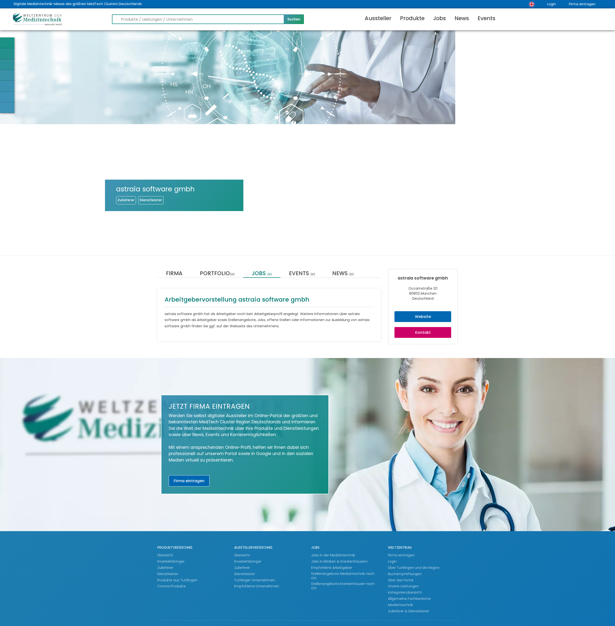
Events (486, 18)
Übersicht (165, 555)
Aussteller (378, 18)
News (462, 18)
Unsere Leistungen (403, 586)
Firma (174, 274)
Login (551, 4)
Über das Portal (400, 580)
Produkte (412, 18)
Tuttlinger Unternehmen (254, 580)
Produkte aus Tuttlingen (177, 580)
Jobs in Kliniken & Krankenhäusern (339, 561)
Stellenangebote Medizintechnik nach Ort (343, 576)
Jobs (439, 18)
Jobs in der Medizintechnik (333, 555)
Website (423, 316)
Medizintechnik (400, 605)
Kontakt (423, 332)
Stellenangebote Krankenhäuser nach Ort (343, 586)
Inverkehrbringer (171, 561)
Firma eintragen (582, 4)
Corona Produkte (171, 586)
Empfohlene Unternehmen (256, 586)
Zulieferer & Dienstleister (408, 611)
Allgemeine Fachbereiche (409, 598)
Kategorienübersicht (405, 592)
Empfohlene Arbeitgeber (331, 567)
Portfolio (217, 274)
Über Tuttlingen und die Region (414, 567)
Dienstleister (168, 574)
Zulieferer (165, 567)
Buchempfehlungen (405, 574)
